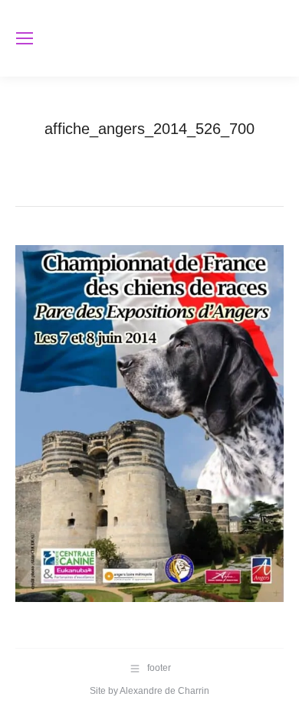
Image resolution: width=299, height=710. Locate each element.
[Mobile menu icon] (24, 38)
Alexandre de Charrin (164, 690)
